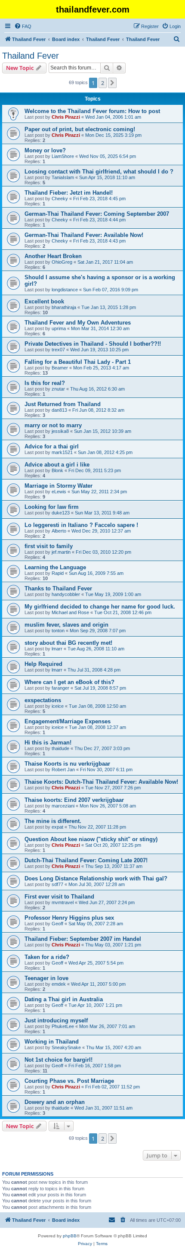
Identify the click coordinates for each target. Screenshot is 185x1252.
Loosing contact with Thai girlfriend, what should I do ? (99, 171)
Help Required (43, 664)
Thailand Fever (30, 55)
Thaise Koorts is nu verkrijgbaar (67, 763)
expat (57, 826)
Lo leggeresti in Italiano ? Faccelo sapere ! (81, 525)
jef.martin (61, 552)
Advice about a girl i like (57, 464)
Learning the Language (55, 567)
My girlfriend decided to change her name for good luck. (100, 606)
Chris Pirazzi (66, 117)
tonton (58, 630)
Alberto (59, 530)
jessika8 (60, 431)
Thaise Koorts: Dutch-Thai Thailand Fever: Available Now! (101, 782)
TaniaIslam (63, 177)
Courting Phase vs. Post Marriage (69, 1081)
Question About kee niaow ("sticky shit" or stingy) (91, 839)
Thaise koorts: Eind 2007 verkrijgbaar (74, 800)
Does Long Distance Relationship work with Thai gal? (96, 878)
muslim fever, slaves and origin (66, 624)
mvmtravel (63, 902)
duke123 (61, 512)
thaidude (60, 748)
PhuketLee (63, 1026)
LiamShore (63, 156)
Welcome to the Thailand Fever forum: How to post (92, 111)
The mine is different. (53, 821)
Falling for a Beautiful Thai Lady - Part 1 (78, 362)
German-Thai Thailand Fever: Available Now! (84, 235)
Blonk (57, 470)
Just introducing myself (56, 1020)
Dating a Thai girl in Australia (64, 999)
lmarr (57, 648)
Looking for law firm (52, 507)
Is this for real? (45, 383)
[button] (112, 83)
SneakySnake (66, 1047)
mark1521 (62, 452)
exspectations (43, 700)
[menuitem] (22, 26)
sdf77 (57, 884)
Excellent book (44, 301)
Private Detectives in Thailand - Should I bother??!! (93, 344)
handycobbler (66, 594)
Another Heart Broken (53, 256)
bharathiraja (64, 307)
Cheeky (60, 198)
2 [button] (102, 83)
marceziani (63, 805)
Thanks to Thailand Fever (58, 588)
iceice (58, 706)
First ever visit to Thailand (59, 896)
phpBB (70, 1235)
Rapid (58, 573)
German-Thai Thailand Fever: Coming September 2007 (97, 214)
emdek (59, 984)
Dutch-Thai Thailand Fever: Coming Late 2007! (86, 860)
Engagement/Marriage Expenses (68, 721)
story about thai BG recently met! (68, 643)
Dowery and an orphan (55, 1102)
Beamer (60, 367)
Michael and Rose (70, 612)
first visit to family (49, 546)
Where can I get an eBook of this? (69, 682)
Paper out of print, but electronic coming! (80, 129)
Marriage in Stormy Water (58, 486)
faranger (60, 688)
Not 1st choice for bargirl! (58, 1059)
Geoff (57, 923)
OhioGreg (62, 262)
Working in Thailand (52, 1041)
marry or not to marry (53, 425)
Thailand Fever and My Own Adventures (78, 322)
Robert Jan (63, 769)
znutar (58, 388)
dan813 (59, 410)
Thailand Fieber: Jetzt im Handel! (69, 192)
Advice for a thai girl (52, 446)
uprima (59, 328)
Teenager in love (46, 978)
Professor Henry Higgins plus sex (69, 918)
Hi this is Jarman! (48, 742)
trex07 (58, 349)
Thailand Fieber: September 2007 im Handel (83, 939)
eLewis (59, 491)
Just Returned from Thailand (63, 404)
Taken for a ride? (47, 957)
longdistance (65, 289)
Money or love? (45, 150)
